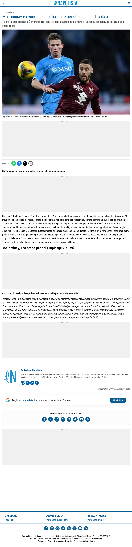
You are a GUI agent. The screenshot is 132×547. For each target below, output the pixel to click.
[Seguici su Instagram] (56, 419)
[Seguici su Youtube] (81, 419)
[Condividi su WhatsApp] (13, 163)
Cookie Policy (55, 515)
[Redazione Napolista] (10, 377)
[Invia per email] (30, 163)
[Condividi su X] (25, 163)
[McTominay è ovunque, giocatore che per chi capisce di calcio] (66, 72)
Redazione (10, 520)
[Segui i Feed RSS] (87, 419)
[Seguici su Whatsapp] (63, 419)
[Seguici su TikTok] (75, 419)
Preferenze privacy (96, 520)
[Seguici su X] (50, 419)
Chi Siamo (11, 515)
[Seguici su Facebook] (44, 419)
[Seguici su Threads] (69, 419)
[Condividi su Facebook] (19, 163)
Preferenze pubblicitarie (57, 520)
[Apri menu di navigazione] (128, 3)
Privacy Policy (96, 515)
